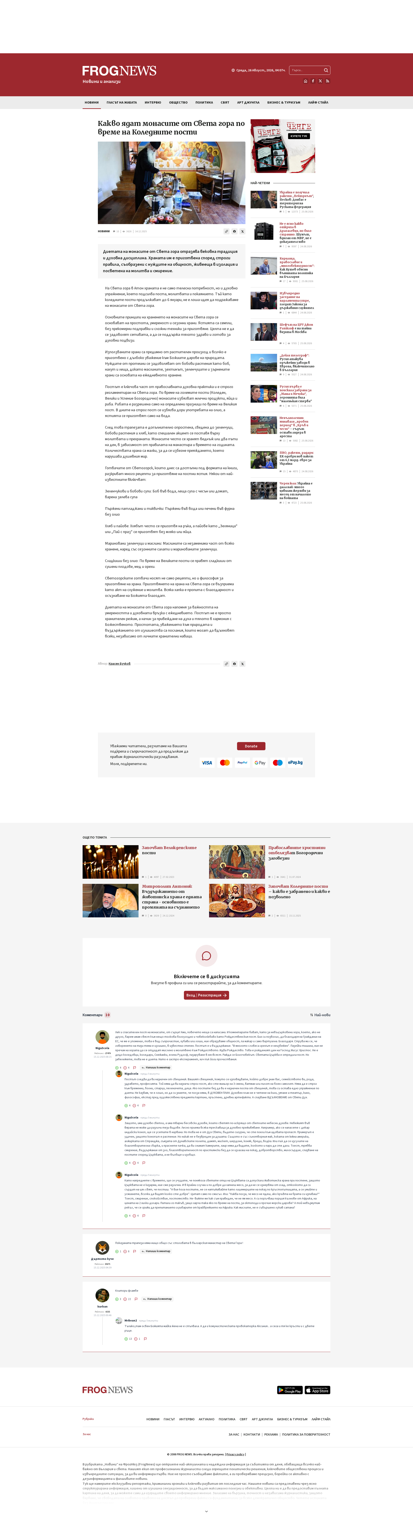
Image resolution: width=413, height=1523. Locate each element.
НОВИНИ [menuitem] (92, 102)
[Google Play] (290, 1390)
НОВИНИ (104, 231)
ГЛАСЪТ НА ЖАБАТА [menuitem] (122, 102)
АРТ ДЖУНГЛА (262, 1419)
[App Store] (317, 1390)
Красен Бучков (120, 663)
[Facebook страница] (313, 81)
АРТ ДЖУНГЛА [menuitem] (248, 102)
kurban (102, 1307)
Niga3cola (102, 1048)
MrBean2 (131, 1320)
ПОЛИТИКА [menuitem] (204, 102)
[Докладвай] (135, 1067)
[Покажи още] (206, 1511)
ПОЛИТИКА (227, 1419)
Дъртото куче (102, 1259)
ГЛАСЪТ (169, 1419)
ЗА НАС (234, 1434)
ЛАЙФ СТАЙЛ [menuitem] (318, 102)
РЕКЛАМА (271, 1434)
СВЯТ (244, 1419)
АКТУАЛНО (206, 1419)
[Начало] (305, 81)
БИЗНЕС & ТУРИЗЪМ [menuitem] (283, 102)
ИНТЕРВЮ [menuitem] (153, 102)
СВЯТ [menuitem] (225, 102)
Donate (251, 746)
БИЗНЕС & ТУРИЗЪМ (292, 1419)
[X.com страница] (320, 81)
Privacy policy (235, 1454)
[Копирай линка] (226, 231)
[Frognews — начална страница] (108, 1390)
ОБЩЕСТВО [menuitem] (178, 102)
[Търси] (326, 70)
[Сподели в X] (242, 231)
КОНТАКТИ (251, 1434)
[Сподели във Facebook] (234, 231)
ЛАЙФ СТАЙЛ (321, 1419)
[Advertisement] (206, 26)
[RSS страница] (327, 81)
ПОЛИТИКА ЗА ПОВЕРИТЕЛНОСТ (306, 1434)
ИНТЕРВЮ (186, 1419)
